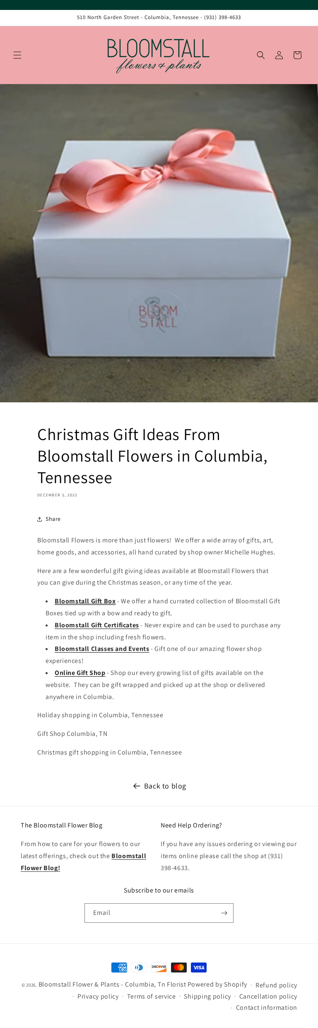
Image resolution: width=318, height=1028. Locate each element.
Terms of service (151, 996)
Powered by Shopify (218, 984)
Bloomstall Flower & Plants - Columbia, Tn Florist (112, 984)
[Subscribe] (224, 913)
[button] (17, 55)
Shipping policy (207, 996)
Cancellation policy (268, 996)
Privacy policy (98, 996)
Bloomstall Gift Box (85, 601)
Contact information (266, 1007)
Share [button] (53, 518)
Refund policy (276, 985)
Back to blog (165, 786)
